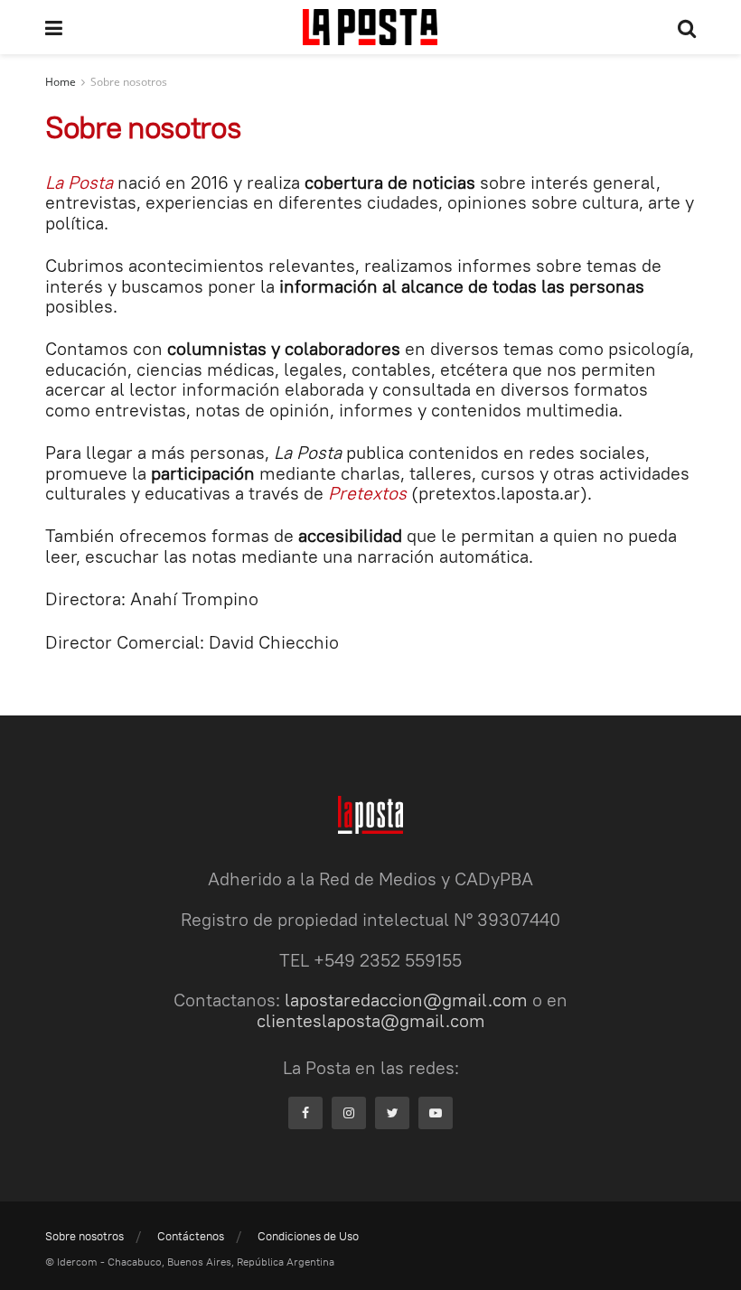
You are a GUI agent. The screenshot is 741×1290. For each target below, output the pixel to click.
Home (60, 81)
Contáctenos (190, 1236)
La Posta (79, 182)
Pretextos (367, 492)
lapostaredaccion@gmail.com (406, 999)
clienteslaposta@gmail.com (371, 1020)
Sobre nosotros (128, 81)
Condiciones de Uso (308, 1236)
